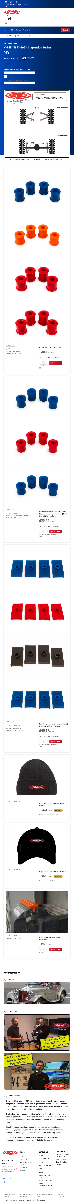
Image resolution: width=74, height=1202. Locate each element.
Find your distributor (9, 58)
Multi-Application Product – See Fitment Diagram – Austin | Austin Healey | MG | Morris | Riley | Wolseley (53, 514)
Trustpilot (7, 64)
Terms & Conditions (19, 1200)
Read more (58, 810)
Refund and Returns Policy (26, 1163)
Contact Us (23, 1167)
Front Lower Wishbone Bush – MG (50, 347)
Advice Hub (23, 1159)
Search (65, 30)
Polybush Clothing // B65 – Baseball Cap (52, 872)
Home (9, 36)
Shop (14, 36)
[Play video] (37, 1032)
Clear (57, 358)
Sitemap (22, 1170)
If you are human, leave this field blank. (17, 80)
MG (18, 36)
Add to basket (55, 363)
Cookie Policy (30, 1200)
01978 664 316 (44, 1158)
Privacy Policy (8, 1200)
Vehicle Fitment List (13, 349)
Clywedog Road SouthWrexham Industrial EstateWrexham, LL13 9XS (46, 1180)
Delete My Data (40, 1200)
